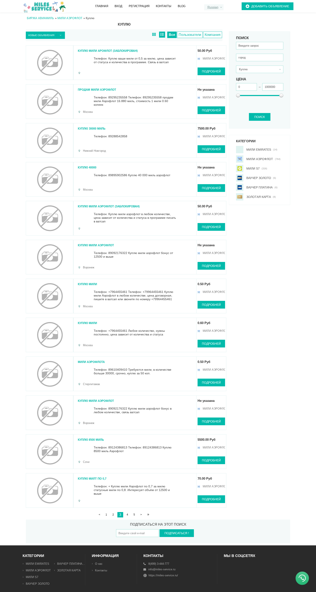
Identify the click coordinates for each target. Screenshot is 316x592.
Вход (118, 6)
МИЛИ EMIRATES (37, 563)
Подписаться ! (176, 533)
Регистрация (139, 6)
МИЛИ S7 (32, 577)
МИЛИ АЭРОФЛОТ (38, 570)
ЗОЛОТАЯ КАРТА (69, 570)
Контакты (163, 6)
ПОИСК (259, 117)
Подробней (211, 71)
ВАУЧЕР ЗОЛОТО (37, 583)
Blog (182, 6)
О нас (99, 563)
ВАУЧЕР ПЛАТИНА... (71, 563)
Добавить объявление (270, 6)
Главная (101, 6)
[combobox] (214, 7)
